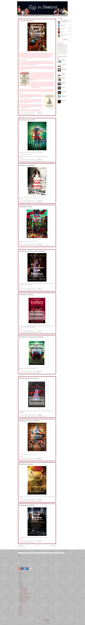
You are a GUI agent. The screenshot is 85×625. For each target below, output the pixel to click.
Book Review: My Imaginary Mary (64, 69)
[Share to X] (39, 159)
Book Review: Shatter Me (27, 165)
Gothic (27, 332)
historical (61, 47)
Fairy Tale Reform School (32, 245)
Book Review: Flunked (25, 207)
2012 (20, 615)
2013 (20, 614)
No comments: (33, 112)
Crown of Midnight (26, 459)
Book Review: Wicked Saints (63, 60)
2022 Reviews (26, 15)
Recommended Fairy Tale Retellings (63, 74)
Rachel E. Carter (41, 290)
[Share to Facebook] (40, 415)
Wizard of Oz (44, 416)
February (21, 609)
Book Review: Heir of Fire (27, 120)
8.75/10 (63, 52)
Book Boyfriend (23, 202)
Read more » (21, 157)
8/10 (22, 290)
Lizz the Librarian (31, 114)
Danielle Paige (26, 416)
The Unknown (62, 31)
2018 (20, 578)
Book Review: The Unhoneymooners (64, 96)
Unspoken (35, 332)
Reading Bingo (65, 46)
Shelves (21, 104)
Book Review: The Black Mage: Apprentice (32, 251)
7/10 (22, 332)
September (21, 585)
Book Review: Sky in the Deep (64, 101)
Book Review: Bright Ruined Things (63, 83)
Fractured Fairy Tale (47, 245)
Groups (21, 94)
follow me (23, 109)
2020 (20, 575)
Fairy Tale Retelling (39, 245)
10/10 (22, 160)
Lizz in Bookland (46, 619)
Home (20, 15)
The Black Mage (46, 290)
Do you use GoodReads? (26, 21)
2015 (20, 582)
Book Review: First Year (26, 505)
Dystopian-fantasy (32, 202)
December (21, 583)
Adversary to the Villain (63, 21)
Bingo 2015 (59, 50)
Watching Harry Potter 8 (63, 78)
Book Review (61, 44)
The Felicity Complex (63, 28)
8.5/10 (61, 52)
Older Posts (53, 545)
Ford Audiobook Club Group (32, 96)
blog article (23, 114)
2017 (20, 579)
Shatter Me (37, 202)
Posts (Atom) (24, 547)
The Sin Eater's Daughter (35, 372)
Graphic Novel (63, 48)
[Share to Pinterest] (40, 159)
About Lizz (38, 15)
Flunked (43, 245)
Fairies (24, 160)
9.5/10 (66, 52)
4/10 (22, 372)
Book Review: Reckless (63, 87)
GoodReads (26, 114)
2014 (20, 612)
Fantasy (27, 160)
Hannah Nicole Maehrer (63, 22)
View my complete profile (47, 620)
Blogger (48, 623)
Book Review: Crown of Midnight (29, 421)
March (21, 607)
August (21, 586)
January (21, 610)
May (20, 605)
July (20, 603)
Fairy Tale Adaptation (24, 245)
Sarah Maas (38, 160)
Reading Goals (22, 89)
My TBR (32, 15)
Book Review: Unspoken (26, 294)
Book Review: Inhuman (26, 464)
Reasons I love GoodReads (23, 59)
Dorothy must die (30, 416)
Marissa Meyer (65, 49)
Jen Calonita (52, 245)
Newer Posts (21, 545)
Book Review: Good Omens (63, 92)
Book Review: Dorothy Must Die (29, 378)
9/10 (22, 459)
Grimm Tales (62, 53)
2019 (20, 576)
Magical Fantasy (36, 290)
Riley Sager (62, 32)
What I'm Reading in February (64, 64)
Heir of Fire (30, 160)
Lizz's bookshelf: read (65, 20)
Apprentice (24, 290)
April (20, 606)
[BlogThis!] (38, 159)
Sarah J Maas (34, 160)
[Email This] (37, 159)
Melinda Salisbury (28, 372)
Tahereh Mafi (41, 202)
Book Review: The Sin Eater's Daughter (31, 337)
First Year (22, 542)
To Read (39, 72)
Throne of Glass (42, 160)
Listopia (21, 99)
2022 (20, 573)
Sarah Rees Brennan (31, 332)
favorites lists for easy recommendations (34, 105)
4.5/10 (22, 416)
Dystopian (27, 202)
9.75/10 (59, 53)
